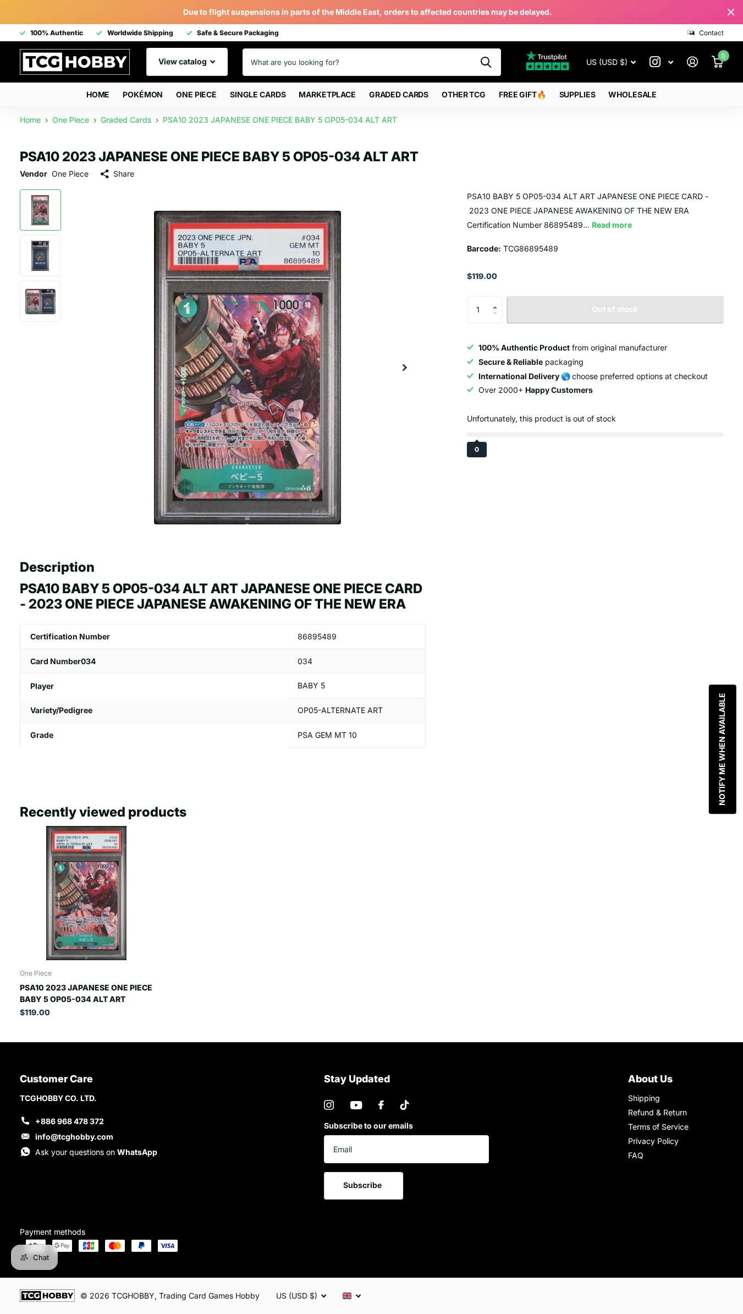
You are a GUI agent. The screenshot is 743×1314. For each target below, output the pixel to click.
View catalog (183, 61)
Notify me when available (721, 749)
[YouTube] (356, 1105)
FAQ (635, 1155)
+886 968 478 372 (69, 1121)
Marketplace (327, 94)
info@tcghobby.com (74, 1136)
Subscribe (363, 1185)
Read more (612, 224)
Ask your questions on (96, 1152)
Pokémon (143, 94)
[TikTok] (404, 1105)
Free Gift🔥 (522, 94)
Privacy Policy (653, 1141)
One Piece (196, 94)
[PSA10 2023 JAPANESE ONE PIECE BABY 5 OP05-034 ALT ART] (86, 893)
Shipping (644, 1098)
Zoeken (486, 62)
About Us (650, 1079)
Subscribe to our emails (368, 1125)
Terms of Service (658, 1126)
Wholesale (632, 94)
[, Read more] (662, 62)
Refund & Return (657, 1112)
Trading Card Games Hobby (209, 1295)
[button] (498, 299)
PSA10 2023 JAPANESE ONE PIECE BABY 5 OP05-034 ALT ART (86, 993)
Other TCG (464, 94)
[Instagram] (329, 1105)
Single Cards (257, 94)
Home (97, 94)
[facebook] (381, 1105)
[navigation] (40, 210)
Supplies (577, 94)
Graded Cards (398, 94)
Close (731, 12)
